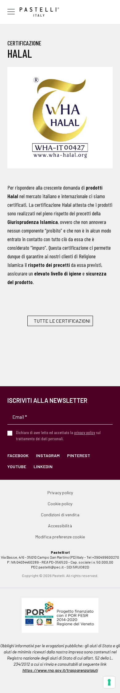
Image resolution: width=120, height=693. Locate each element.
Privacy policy (60, 492)
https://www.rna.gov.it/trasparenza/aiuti (60, 670)
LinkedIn (43, 466)
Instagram (48, 455)
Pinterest (78, 455)
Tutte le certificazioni (62, 321)
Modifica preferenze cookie (60, 536)
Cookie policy (60, 503)
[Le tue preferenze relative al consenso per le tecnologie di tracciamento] (109, 682)
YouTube (16, 466)
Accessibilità (60, 525)
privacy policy (84, 432)
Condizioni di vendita (60, 514)
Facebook (18, 455)
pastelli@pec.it (51, 567)
